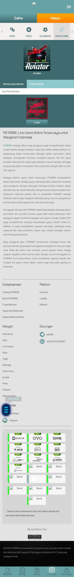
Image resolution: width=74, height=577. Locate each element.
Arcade (5, 377)
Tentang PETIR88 (10, 292)
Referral (43, 304)
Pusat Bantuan (9, 304)
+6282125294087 (56, 341)
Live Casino (7, 346)
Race (12, 36)
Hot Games (7, 334)
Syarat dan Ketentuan (12, 310)
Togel (29, 36)
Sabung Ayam (9, 395)
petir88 (49, 334)
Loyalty (43, 298)
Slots (4, 340)
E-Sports (6, 389)
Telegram (13, 420)
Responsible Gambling (13, 316)
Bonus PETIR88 (9, 298)
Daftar (18, 18)
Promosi (43, 292)
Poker (5, 383)
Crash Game (61, 36)
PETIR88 (7, 145)
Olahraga (45, 36)
